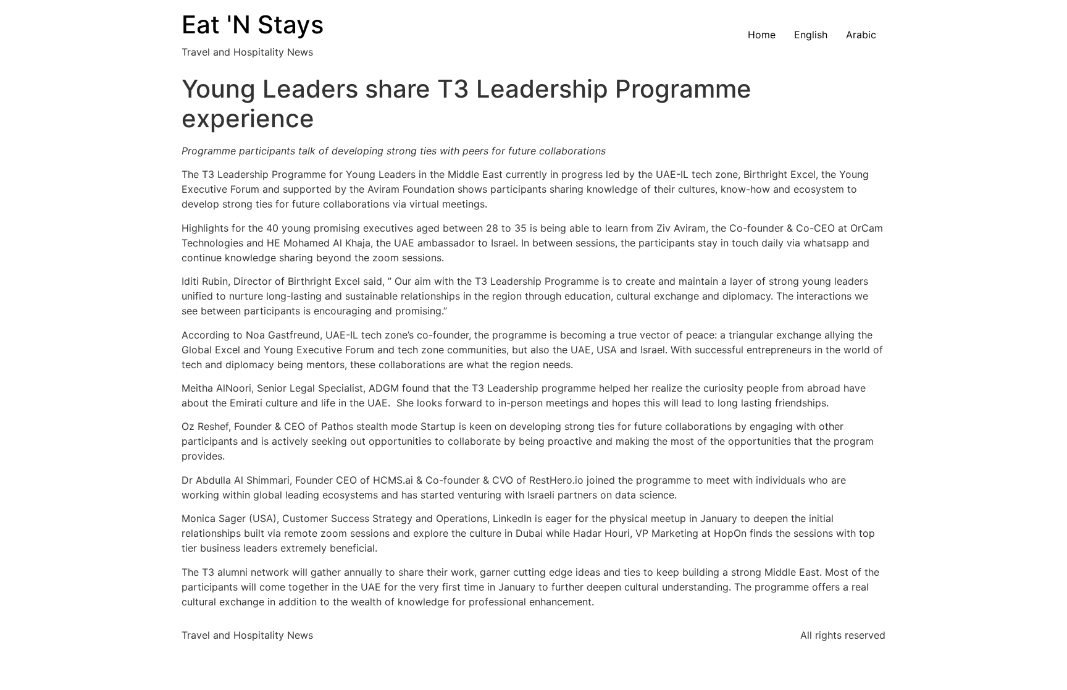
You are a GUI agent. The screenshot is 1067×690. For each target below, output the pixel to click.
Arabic (861, 34)
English (810, 34)
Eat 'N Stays (253, 24)
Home (762, 34)
